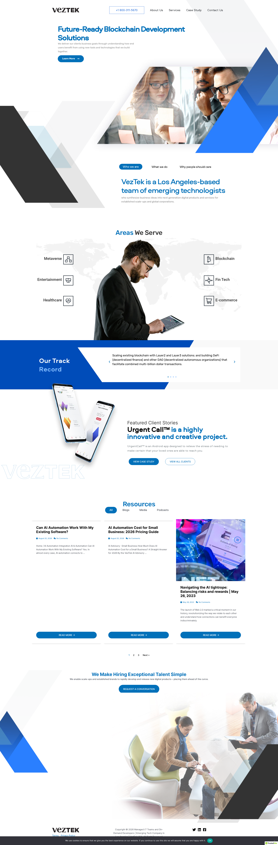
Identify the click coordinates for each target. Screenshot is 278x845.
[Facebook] (204, 829)
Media (143, 509)
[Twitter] (194, 829)
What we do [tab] (160, 167)
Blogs (125, 509)
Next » (146, 655)
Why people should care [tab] (195, 167)
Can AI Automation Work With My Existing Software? (65, 530)
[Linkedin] (199, 829)
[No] (274, 840)
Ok (210, 840)
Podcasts (163, 509)
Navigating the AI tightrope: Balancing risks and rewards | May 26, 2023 (209, 591)
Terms (55, 835)
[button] (126, 10)
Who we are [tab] (131, 167)
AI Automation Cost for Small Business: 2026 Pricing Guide (133, 530)
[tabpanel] (197, 192)
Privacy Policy (68, 835)
